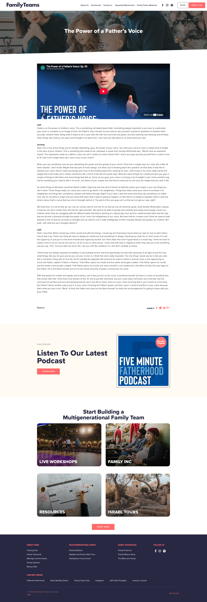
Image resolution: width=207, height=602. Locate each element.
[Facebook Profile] (163, 5)
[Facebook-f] (156, 551)
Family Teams (38, 592)
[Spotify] (172, 5)
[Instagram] (167, 5)
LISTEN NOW (48, 371)
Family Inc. (108, 5)
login (29, 594)
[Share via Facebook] (157, 308)
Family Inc (197, 5)
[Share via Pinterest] (164, 308)
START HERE (103, 527)
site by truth (174, 593)
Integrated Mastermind (125, 5)
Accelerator (96, 5)
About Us (85, 5)
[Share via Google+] (168, 308)
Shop (183, 5)
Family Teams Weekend (147, 5)
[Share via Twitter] (161, 308)
